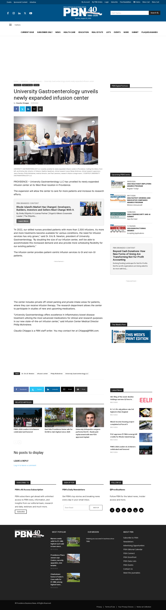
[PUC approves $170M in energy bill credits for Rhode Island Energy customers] (145, 437)
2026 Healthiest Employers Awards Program (139, 185)
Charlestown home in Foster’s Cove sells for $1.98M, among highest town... (57, 579)
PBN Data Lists (129, 561)
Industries (24, 81)
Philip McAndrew (57, 374)
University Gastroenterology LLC (76, 374)
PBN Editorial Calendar (132, 549)
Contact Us (128, 569)
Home (16, 81)
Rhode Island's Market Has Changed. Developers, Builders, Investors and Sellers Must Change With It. (45, 208)
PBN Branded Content (27, 203)
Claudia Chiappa (22, 103)
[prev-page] (15, 442)
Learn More (23, 221)
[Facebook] (8, 13)
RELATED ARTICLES (23, 402)
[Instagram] (13, 13)
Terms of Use (110, 607)
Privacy (99, 607)
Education (18, 426)
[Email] (34, 108)
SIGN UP (96, 507)
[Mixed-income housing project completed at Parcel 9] (145, 425)
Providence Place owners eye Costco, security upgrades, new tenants (58, 560)
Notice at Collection (144, 607)
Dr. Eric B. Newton (28, 374)
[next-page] (19, 442)
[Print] (40, 108)
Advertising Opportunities (133, 545)
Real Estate (49, 426)
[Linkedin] (19, 13)
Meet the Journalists (131, 573)
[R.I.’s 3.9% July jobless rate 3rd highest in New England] (145, 412)
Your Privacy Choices (125, 607)
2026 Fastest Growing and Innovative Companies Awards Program (139, 200)
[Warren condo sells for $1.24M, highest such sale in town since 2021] (73, 541)
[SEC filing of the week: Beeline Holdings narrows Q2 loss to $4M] (145, 400)
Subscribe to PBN (130, 537)
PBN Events (128, 565)
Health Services (36, 81)
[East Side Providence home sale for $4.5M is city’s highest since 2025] (59, 417)
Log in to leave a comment (25, 465)
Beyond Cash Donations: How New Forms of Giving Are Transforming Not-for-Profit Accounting (129, 255)
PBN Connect (129, 553)
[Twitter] (25, 13)
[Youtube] (31, 13)
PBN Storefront (129, 557)
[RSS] (129, 510)
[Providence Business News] (83, 11)
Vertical (36, 85)
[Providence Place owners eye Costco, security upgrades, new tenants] (73, 558)
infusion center (42, 374)
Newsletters (128, 541)
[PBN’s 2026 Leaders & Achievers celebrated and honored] (28, 417)
